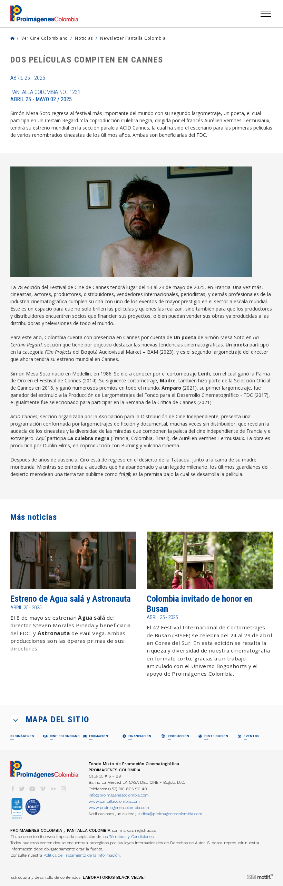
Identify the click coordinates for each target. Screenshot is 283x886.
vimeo (42, 788)
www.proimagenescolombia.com (119, 807)
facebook (12, 788)
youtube (32, 788)
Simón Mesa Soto (30, 373)
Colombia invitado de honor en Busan (199, 603)
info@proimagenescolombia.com (119, 795)
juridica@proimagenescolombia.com (168, 813)
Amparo (171, 387)
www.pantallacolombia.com (114, 801)
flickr (53, 788)
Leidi (204, 373)
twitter (22, 788)
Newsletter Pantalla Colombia (133, 38)
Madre (168, 380)
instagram (63, 788)
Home (12, 38)
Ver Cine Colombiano (44, 38)
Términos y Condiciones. (132, 836)
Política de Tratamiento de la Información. (82, 855)
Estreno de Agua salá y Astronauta (70, 599)
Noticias (84, 38)
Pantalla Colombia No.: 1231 (45, 96)
